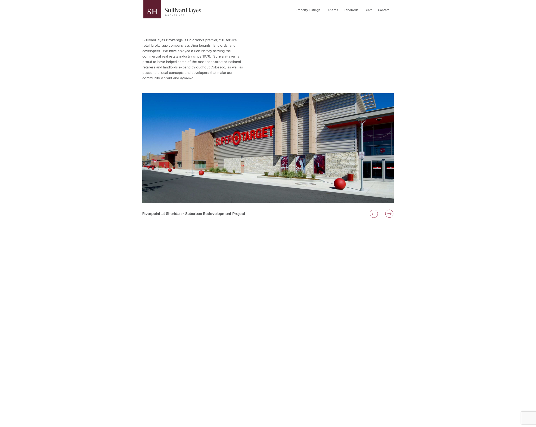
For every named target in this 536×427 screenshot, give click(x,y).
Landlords (351, 10)
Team (368, 10)
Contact (383, 10)
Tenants (332, 10)
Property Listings (308, 10)
